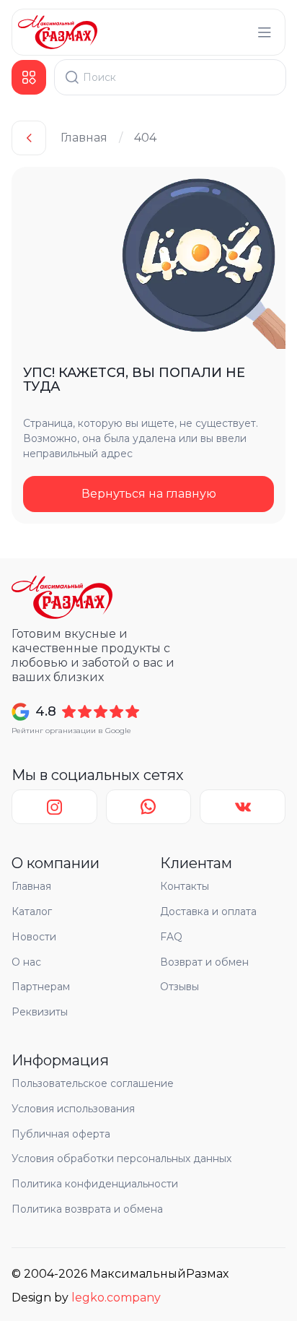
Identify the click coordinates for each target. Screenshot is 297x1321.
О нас (26, 962)
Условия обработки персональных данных (121, 1158)
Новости (34, 936)
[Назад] (29, 138)
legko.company (116, 1297)
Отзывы (179, 986)
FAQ (171, 936)
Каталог (32, 911)
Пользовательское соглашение (93, 1083)
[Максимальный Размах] (57, 32)
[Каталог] (29, 77)
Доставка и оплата (208, 911)
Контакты (184, 886)
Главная (84, 137)
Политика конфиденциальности (95, 1183)
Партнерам (41, 986)
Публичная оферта (61, 1133)
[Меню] (264, 32)
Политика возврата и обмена (87, 1209)
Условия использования (73, 1108)
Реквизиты (40, 1011)
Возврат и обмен (204, 962)
